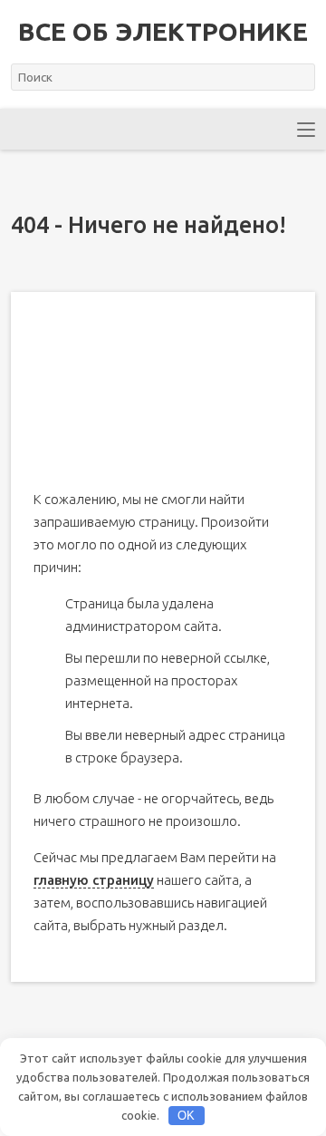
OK (186, 1115)
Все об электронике (163, 31)
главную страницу (94, 880)
